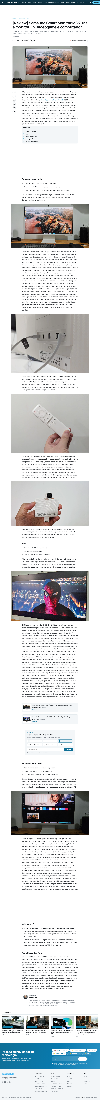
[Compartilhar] (31, 40)
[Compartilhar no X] (14, 92)
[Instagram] (5, 1082)
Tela (27, 134)
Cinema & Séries (39, 1081)
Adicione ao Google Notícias (79, 40)
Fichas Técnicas (42, 2)
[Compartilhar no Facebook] (14, 96)
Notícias (24, 2)
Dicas (29, 2)
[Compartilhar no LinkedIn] (14, 104)
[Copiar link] (14, 111)
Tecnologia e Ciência (56, 1086)
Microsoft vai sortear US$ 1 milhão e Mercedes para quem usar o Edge (62, 1032)
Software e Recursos (31, 136)
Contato (86, 1078)
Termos (86, 1083)
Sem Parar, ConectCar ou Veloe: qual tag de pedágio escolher (12, 1031)
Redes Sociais (54, 1078)
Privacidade (87, 1081)
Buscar (69, 1081)
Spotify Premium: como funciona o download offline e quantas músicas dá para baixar (86, 1032)
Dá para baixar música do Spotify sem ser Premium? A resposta (37, 1031)
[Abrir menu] (2, 2)
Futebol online (38, 1088)
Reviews (73, 2)
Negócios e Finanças (56, 1083)
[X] (10, 1082)
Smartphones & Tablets (40, 1078)
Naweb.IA (83, 1097)
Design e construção (31, 131)
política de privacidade (70, 1064)
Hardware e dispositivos (41, 1091)
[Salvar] (34, 40)
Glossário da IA (81, 2)
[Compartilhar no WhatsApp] (14, 100)
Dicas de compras (55, 1076)
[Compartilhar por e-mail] (14, 107)
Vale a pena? (29, 139)
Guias (62, 2)
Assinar (68, 749)
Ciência (68, 2)
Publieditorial (54, 1091)
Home (68, 1076)
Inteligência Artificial (53, 2)
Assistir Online (71, 1078)
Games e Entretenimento (41, 1086)
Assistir (34, 2)
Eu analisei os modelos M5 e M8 (52, 100)
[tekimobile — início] (12, 2)
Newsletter (70, 1083)
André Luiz (33, 998)
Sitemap (69, 1086)
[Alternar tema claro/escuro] (90, 2)
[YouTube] (7, 1082)
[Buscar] (87, 2)
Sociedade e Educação (57, 1088)
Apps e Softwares (23, 18)
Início (14, 18)
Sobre (85, 1076)
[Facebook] (2, 1082)
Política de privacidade (43, 752)
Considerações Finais (32, 141)
